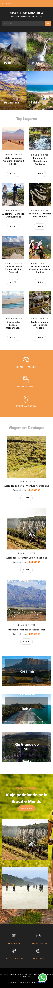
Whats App (38, 959)
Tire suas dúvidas (14, 959)
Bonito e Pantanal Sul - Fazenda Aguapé (39, 325)
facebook (40, 982)
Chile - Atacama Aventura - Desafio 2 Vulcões (13, 161)
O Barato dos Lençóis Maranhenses (13, 325)
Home (8, 3)
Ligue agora (14, 943)
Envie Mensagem (38, 943)
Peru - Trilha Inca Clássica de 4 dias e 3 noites (39, 269)
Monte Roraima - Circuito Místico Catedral (13, 269)
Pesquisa (48, 23)
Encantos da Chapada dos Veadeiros (40, 161)
